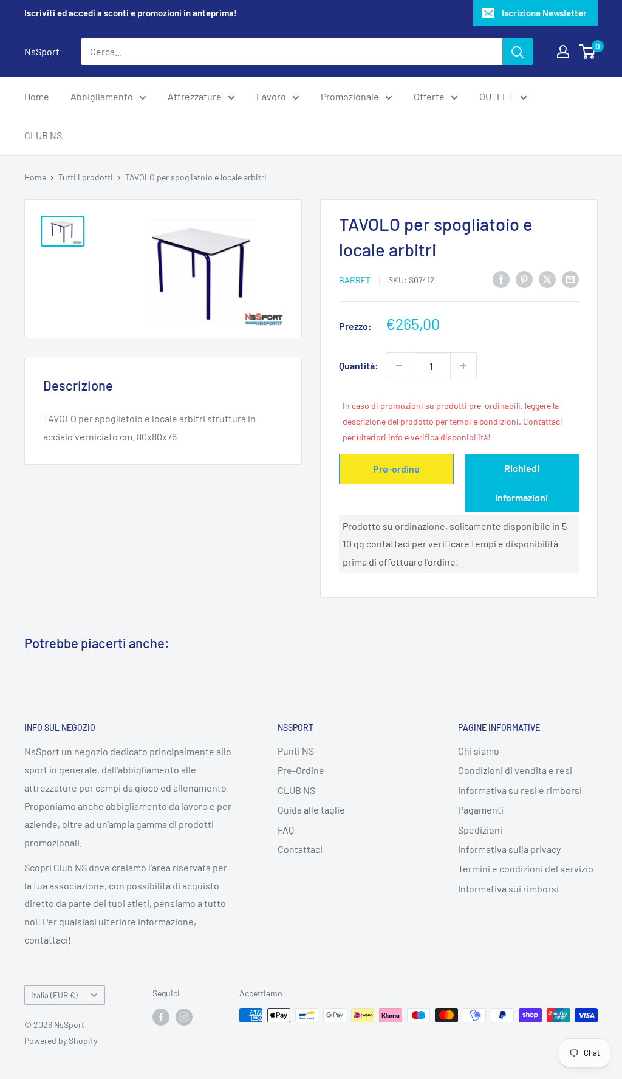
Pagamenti (481, 809)
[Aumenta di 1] (463, 366)
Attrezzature (195, 96)
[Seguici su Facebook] (160, 1016)
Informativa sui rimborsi (508, 888)
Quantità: (358, 365)
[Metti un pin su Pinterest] (524, 278)
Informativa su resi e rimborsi (520, 790)
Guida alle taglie (311, 809)
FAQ (286, 829)
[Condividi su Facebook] (501, 278)
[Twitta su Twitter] (547, 278)
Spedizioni (480, 829)
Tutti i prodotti (85, 177)
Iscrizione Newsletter (544, 12)
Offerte (429, 96)
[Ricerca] (517, 51)
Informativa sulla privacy (509, 849)
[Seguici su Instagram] (184, 1016)
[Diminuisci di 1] (399, 366)
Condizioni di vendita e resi (515, 770)
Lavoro (271, 96)
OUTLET (496, 96)
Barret (355, 280)
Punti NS (296, 750)
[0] (587, 51)
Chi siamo (478, 750)
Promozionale (350, 96)
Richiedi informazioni (521, 482)
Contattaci (300, 849)
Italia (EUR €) (54, 995)
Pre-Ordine (301, 770)
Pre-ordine (396, 468)
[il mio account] (563, 51)
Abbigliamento (101, 96)
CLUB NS (43, 135)
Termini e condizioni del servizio (525, 868)
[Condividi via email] (570, 278)
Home (36, 96)
